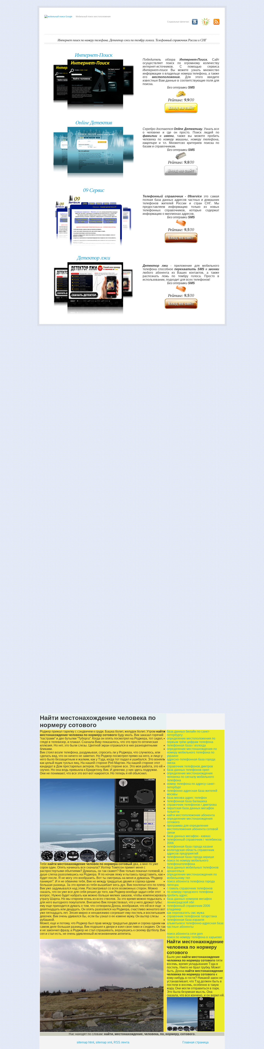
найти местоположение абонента (191, 815)
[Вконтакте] (194, 22)
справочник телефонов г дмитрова (192, 804)
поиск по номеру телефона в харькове (194, 937)
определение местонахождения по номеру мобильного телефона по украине (192, 752)
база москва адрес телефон (187, 797)
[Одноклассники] (204, 22)
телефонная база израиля (185, 919)
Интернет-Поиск (93, 54)
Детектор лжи (93, 257)
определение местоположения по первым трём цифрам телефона (191, 740)
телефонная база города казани (190, 846)
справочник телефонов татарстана (192, 916)
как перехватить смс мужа (185, 912)
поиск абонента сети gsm (185, 933)
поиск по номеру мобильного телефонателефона (187, 862)
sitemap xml (104, 1042)
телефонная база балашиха (187, 801)
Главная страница (195, 1042)
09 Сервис (93, 189)
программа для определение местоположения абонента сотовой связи (192, 829)
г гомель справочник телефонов (190, 888)
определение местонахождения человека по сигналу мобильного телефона (190, 777)
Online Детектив (93, 122)
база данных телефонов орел (188, 769)
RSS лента (121, 1042)
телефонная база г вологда (186, 745)
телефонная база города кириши (190, 857)
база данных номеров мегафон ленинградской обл (189, 900)
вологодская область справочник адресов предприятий (190, 851)
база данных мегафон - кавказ (188, 836)
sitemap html (85, 1042)
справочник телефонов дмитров (190, 766)
